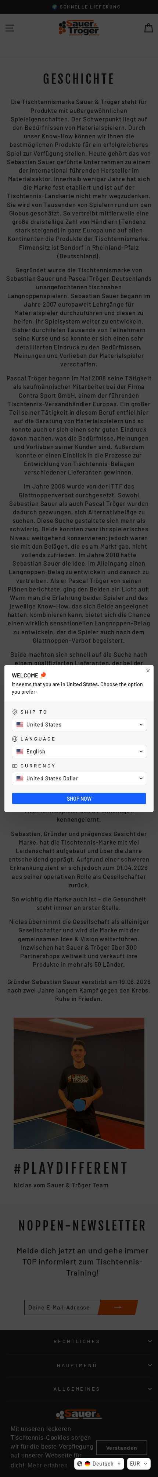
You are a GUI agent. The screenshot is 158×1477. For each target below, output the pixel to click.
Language (38, 739)
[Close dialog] (148, 671)
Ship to (34, 712)
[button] (99, 1464)
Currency (38, 766)
